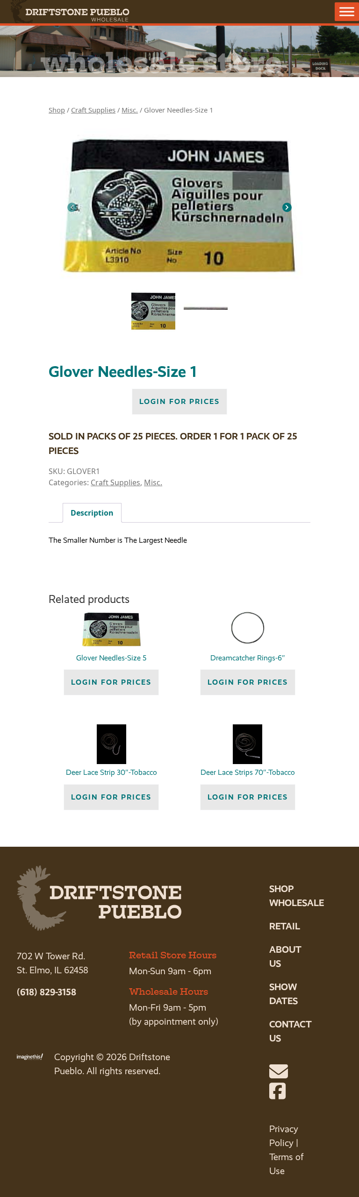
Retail (284, 926)
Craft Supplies (93, 109)
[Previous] (72, 207)
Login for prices (179, 401)
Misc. (130, 109)
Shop (57, 109)
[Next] (287, 207)
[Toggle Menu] (346, 11)
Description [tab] (92, 513)
